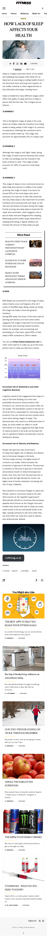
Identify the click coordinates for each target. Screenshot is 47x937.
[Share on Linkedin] (21, 64)
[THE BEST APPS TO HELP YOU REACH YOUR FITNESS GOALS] (23, 606)
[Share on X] (41, 580)
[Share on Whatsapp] (17, 64)
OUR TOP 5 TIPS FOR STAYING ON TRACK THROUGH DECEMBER (22, 731)
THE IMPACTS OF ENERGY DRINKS (23, 837)
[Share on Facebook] (13, 64)
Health (23, 18)
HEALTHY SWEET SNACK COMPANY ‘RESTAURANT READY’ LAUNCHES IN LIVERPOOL (16, 248)
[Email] (25, 64)
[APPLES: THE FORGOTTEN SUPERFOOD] (23, 766)
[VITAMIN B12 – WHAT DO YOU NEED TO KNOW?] (23, 870)
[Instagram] (43, 921)
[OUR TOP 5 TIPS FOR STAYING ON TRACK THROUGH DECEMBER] (23, 713)
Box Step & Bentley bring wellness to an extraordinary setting (22, 676)
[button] (5, 8)
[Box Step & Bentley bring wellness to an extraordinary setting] (23, 658)
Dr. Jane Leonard (12, 905)
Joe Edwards (11, 693)
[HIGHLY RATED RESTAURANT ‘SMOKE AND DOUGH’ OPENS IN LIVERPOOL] (35, 275)
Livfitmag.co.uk (13, 558)
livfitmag (25, 571)
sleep (34, 571)
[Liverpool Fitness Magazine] (23, 2)
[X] (39, 921)
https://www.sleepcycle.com (26, 342)
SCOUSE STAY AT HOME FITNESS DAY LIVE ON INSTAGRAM (15, 263)
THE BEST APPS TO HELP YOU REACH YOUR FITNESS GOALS (20, 623)
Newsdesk (18, 69)
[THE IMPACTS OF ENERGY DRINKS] (23, 821)
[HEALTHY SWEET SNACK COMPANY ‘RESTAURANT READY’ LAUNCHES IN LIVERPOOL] (35, 244)
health (15, 571)
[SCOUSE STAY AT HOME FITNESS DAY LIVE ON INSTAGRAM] (35, 262)
